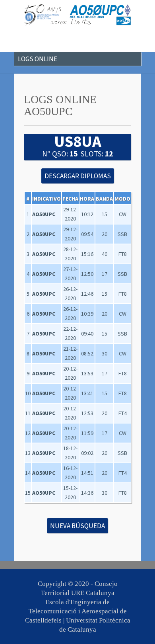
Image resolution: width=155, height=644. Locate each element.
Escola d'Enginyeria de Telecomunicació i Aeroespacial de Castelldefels (76, 611)
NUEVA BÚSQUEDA (77, 525)
